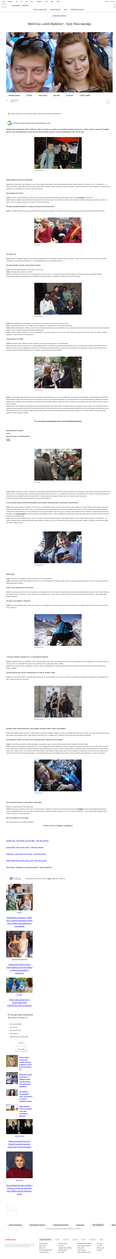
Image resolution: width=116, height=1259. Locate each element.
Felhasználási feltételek (60, 1225)
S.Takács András (85, 95)
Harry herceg (55, 9)
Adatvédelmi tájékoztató (37, 1225)
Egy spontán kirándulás (16, 1024)
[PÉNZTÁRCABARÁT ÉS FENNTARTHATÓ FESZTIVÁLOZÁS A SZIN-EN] (19, 985)
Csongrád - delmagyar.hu (44, 1252)
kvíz (65, 9)
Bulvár (83, 1239)
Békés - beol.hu (42, 1247)
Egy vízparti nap (14, 1033)
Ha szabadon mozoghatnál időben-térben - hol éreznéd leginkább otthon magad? (60, 421)
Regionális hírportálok (45, 1239)
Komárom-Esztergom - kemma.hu (84, 1245)
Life (16, 1)
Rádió (101, 1239)
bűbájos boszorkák (19, 959)
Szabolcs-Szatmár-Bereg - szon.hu (84, 1252)
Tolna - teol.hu (99, 1243)
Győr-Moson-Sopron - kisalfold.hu (65, 1247)
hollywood (19, 1136)
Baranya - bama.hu (42, 1245)
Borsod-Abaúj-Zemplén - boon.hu (45, 1249)
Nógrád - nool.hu (81, 1247)
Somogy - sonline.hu (81, 1249)
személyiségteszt (77, 9)
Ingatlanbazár (38, 1)
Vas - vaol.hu (99, 1245)
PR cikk (19, 995)
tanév (19, 912)
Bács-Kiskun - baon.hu (43, 1243)
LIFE (49, 878)
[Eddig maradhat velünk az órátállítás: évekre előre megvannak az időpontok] (12, 1107)
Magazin (75, 1239)
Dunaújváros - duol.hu (62, 1243)
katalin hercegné (40, 9)
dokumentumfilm (59, 15)
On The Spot (70, 95)
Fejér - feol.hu (61, 1245)
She (21, 1)
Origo (4, 1)
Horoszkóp (16, 5)
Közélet (57, 1239)
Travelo (31, 1)
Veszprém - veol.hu (100, 1247)
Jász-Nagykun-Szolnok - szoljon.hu (84, 1243)
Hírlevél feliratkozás (15, 1225)
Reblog (52, 1)
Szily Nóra (56, 95)
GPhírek (46, 1)
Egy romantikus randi (15, 1030)
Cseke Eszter (43, 95)
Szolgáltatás (92, 1239)
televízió (29, 95)
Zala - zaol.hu (99, 1249)
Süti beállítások (98, 1225)
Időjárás (25, 5)
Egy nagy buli (13, 1027)
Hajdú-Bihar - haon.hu (62, 1249)
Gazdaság (66, 1239)
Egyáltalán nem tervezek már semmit (19, 1036)
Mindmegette (10, 1)
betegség (19, 1180)
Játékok (58, 1)
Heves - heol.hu (61, 1252)
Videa (26, 1)
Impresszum (80, 1225)
